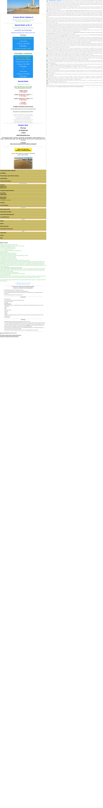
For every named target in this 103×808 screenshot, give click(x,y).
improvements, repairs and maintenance (13, 267)
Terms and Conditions (5, 181)
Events (2, 223)
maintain (28, 325)
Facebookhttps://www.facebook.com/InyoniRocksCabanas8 (23, 143)
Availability (3, 173)
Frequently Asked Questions (7, 190)
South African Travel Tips (6, 228)
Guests (2, 235)
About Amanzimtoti (5, 209)
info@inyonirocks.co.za (23, 135)
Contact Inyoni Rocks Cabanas (7, 170)
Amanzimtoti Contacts (5, 211)
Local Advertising (4, 217)
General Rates (3, 178)
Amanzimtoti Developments (7, 214)
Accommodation (4, 205)
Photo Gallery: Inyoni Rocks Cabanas (9, 175)
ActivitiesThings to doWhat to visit (3, 186)
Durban (2, 220)
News (1, 238)
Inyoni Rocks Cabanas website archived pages (9, 336)
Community (3, 232)
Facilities (2, 202)
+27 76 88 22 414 (23, 130)
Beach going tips (4, 226)
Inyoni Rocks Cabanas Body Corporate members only (10, 335)
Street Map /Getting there (3, 193)
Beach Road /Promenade (5, 199)
